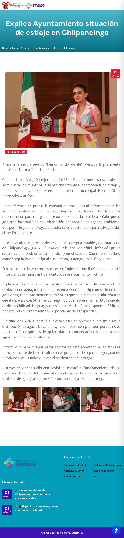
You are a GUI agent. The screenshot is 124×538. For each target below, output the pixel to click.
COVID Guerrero (73, 476)
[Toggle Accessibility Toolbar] (116, 530)
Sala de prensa (17, 152)
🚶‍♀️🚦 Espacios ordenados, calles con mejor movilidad (37, 508)
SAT (95, 476)
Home (5, 48)
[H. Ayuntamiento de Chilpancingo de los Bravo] (23, 5)
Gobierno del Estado (75, 464)
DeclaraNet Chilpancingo (107, 464)
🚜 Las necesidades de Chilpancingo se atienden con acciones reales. (34, 494)
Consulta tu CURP (74, 470)
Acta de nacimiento (104, 470)
